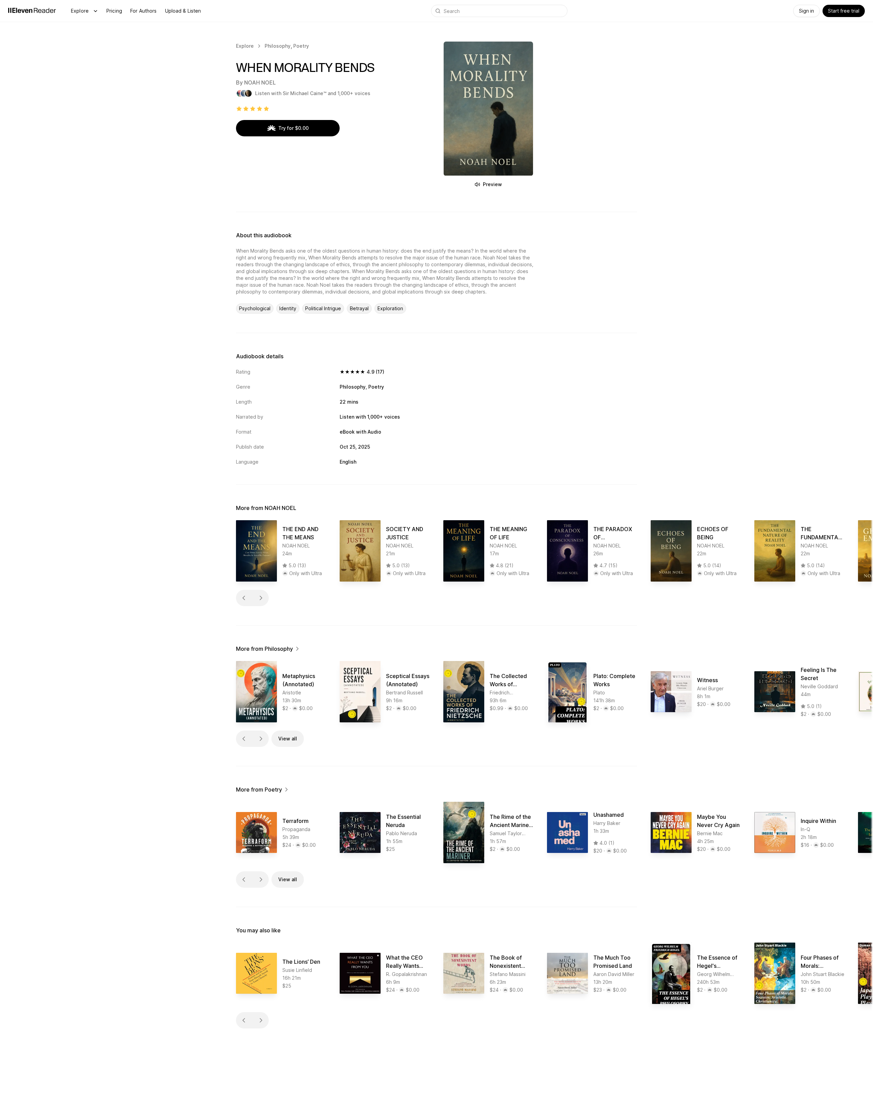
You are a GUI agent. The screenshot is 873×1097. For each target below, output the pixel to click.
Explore (80, 11)
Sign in (806, 11)
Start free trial (843, 11)
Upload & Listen (183, 11)
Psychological (254, 308)
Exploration (390, 308)
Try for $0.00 (293, 128)
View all (287, 738)
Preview (492, 184)
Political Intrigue (323, 308)
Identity (287, 308)
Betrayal (359, 308)
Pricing (114, 11)
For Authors (143, 11)
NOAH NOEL (260, 82)
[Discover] (95, 11)
